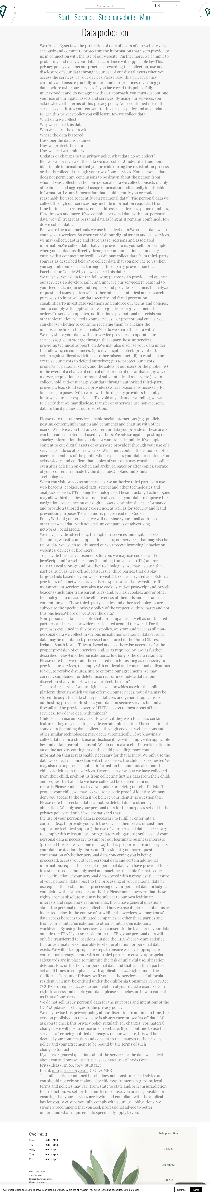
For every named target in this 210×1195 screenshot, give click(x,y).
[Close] (206, 1189)
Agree (196, 1189)
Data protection (131, 1189)
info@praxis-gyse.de (70, 1070)
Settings (181, 1189)
